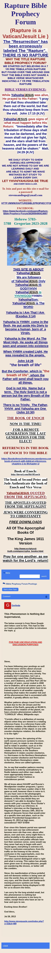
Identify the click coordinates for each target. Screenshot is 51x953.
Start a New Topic (10, 589)
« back (5, 946)
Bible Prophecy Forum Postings (21, 584)
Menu (8, 573)
